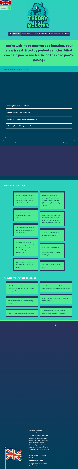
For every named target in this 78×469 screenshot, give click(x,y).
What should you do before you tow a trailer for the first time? (25, 215)
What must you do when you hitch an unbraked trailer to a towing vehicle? (25, 230)
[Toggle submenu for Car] (19, 34)
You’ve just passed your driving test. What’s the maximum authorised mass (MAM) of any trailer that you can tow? (52, 200)
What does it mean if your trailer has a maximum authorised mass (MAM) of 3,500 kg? (51, 251)
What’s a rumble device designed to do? (21, 313)
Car (15, 69)
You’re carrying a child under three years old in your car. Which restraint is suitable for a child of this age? (26, 199)
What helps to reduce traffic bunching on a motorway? (55, 299)
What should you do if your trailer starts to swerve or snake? (24, 265)
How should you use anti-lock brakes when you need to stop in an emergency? (56, 287)
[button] (39, 138)
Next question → (68, 143)
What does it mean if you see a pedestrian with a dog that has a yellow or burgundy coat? (21, 288)
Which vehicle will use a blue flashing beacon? (20, 302)
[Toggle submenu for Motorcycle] (32, 34)
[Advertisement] (39, 85)
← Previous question (11, 143)
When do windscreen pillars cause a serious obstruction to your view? (54, 311)
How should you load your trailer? (51, 266)
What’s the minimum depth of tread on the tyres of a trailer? (52, 235)
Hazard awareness (22, 69)
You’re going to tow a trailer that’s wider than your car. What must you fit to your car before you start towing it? (52, 219)
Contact (31, 457)
